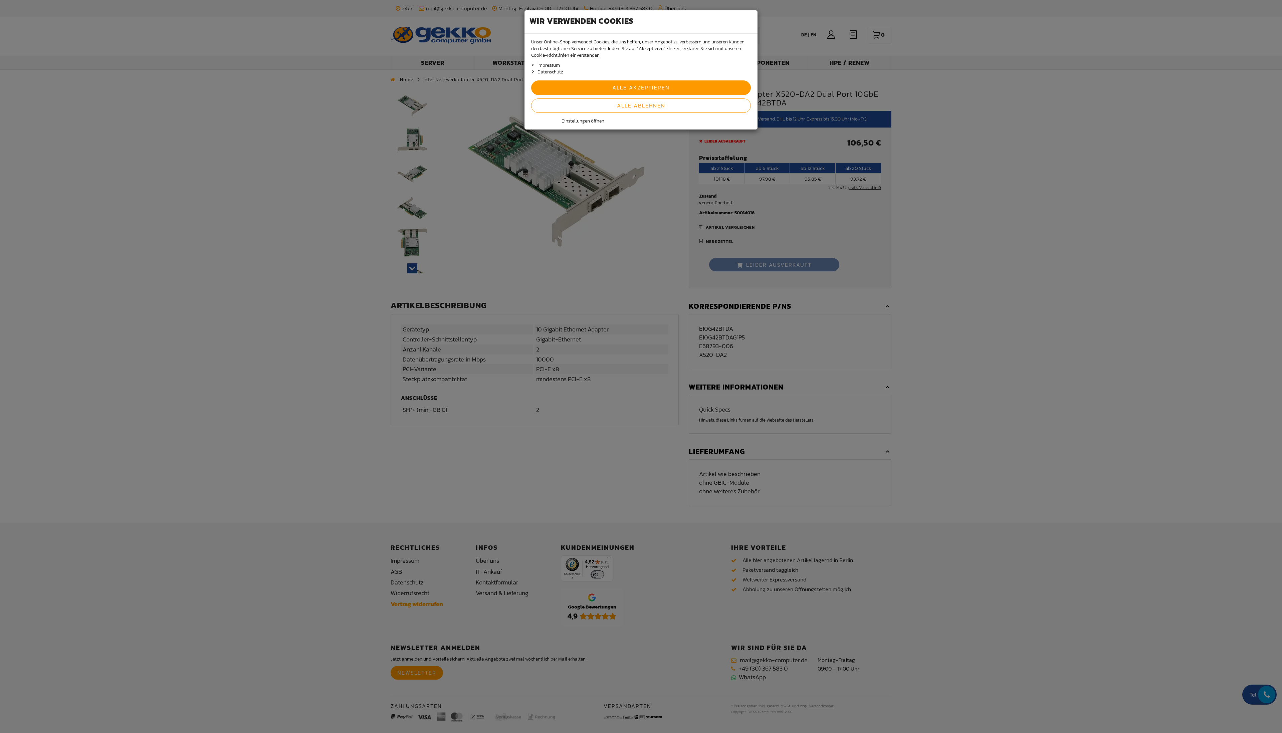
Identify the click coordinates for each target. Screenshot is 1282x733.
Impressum (549, 65)
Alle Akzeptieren (641, 87)
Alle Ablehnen (641, 105)
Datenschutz (550, 71)
